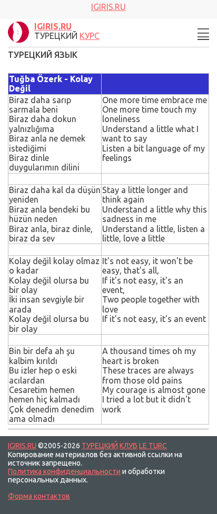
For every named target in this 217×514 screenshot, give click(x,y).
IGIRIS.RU (22, 445)
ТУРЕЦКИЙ (100, 445)
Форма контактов (39, 496)
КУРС (90, 36)
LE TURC (153, 445)
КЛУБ (128, 445)
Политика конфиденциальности (64, 471)
